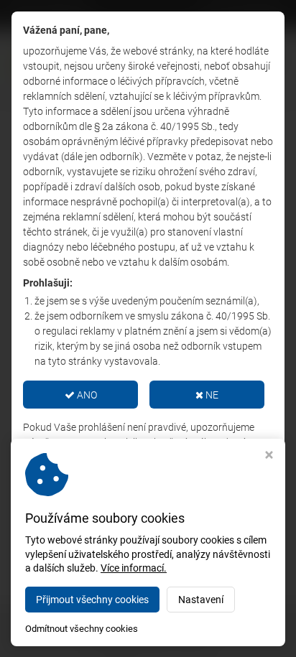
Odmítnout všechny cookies (81, 628)
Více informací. (134, 568)
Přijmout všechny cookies (92, 599)
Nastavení (200, 599)
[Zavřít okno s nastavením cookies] (269, 456)
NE (210, 395)
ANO (86, 395)
